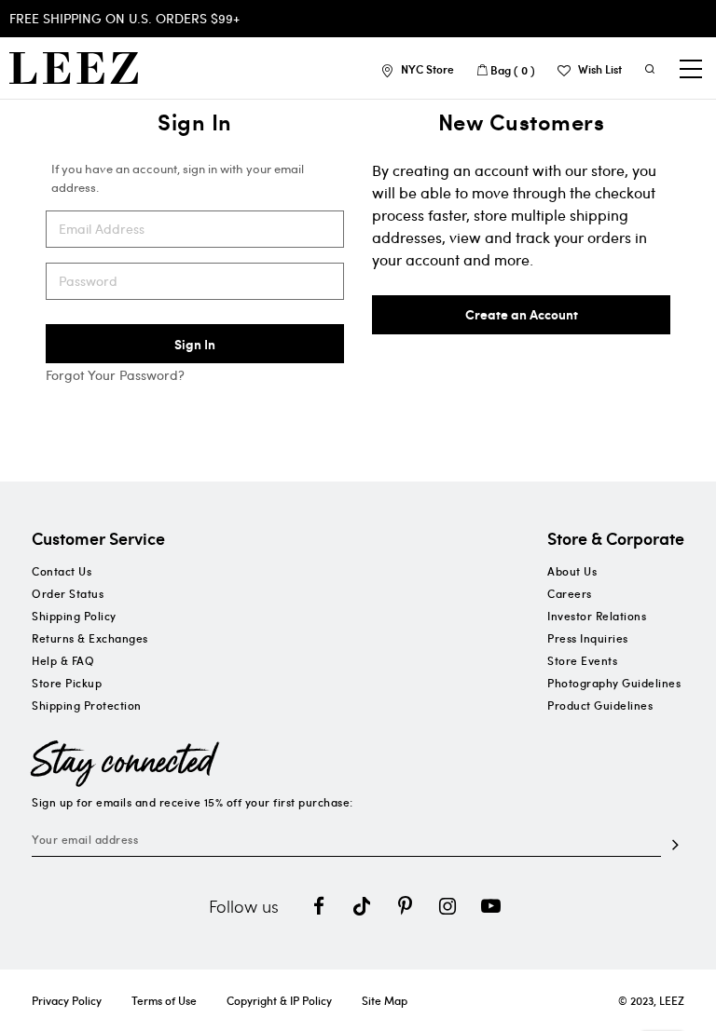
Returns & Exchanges (90, 638)
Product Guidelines (600, 705)
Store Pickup (67, 682)
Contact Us (61, 570)
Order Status (67, 593)
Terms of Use (164, 1000)
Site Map (384, 1000)
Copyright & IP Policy (279, 1000)
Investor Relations (596, 615)
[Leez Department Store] (73, 68)
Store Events (582, 660)
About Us (572, 570)
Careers (569, 593)
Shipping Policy (74, 615)
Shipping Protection (87, 705)
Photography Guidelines (614, 682)
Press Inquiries (587, 638)
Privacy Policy (67, 1000)
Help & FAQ (63, 660)
